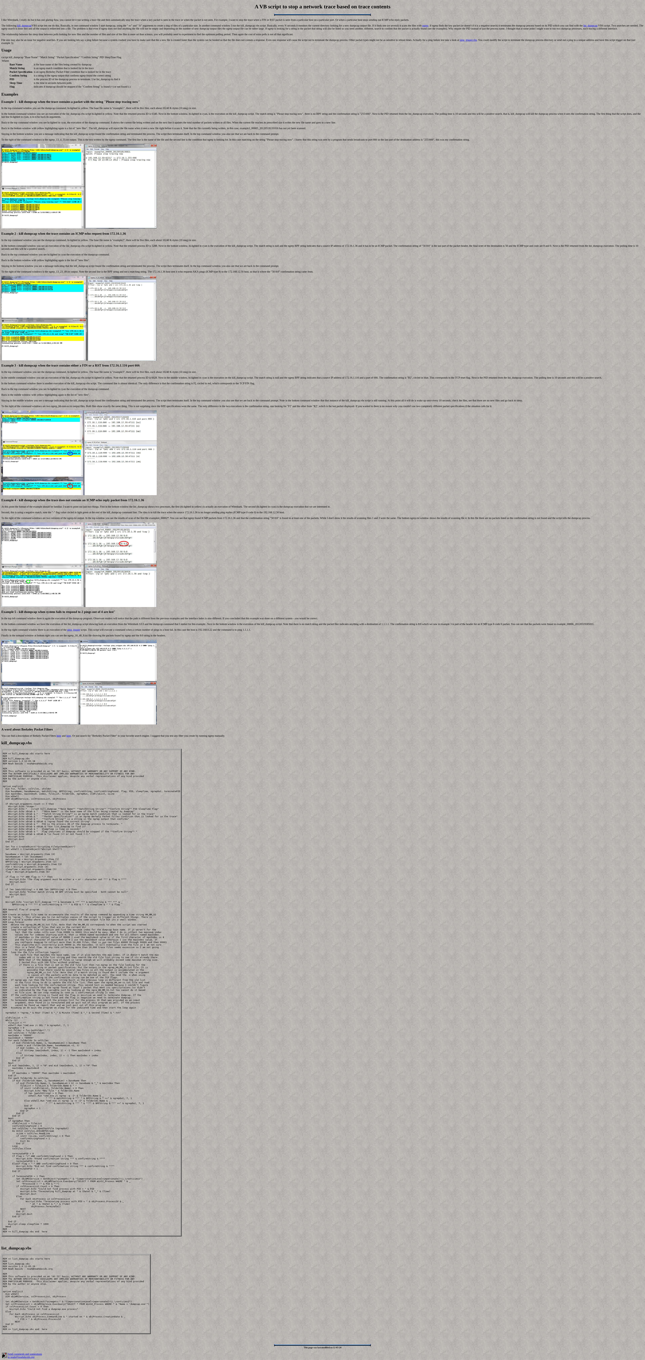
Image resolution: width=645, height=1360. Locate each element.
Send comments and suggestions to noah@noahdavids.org (25, 1355)
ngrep (425, 25)
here (59, 735)
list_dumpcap (590, 25)
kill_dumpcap (24, 25)
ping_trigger (73, 629)
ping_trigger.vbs (468, 40)
